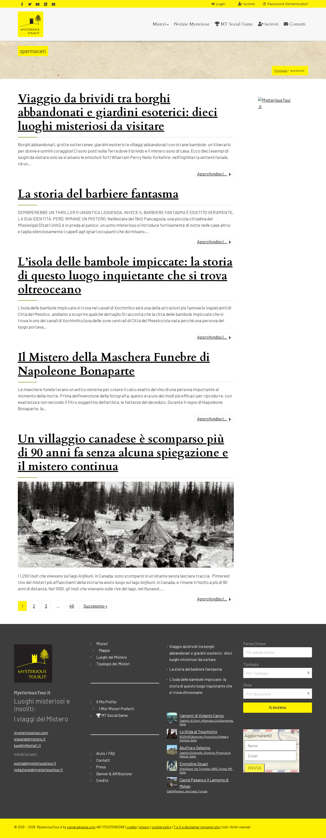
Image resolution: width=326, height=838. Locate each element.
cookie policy (161, 827)
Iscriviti (248, 4)
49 (71, 605)
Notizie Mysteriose (192, 24)
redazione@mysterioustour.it (38, 769)
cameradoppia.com (81, 827)
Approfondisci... (212, 173)
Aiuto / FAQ (105, 753)
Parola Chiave (254, 643)
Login (220, 4)
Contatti (297, 24)
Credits (102, 780)
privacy (144, 827)
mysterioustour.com (31, 732)
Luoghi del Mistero (111, 657)
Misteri (159, 24)
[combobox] (277, 673)
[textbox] (277, 673)
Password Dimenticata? (287, 4)
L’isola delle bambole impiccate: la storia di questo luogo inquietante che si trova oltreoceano (125, 275)
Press (101, 767)
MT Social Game (236, 24)
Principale (280, 70)
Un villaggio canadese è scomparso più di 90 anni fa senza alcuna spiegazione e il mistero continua (123, 452)
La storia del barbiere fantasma (98, 194)
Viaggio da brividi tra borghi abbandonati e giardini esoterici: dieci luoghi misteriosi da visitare (118, 112)
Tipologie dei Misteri (113, 663)
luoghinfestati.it (27, 745)
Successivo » (95, 605)
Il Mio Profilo (106, 701)
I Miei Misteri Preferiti (116, 708)
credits (132, 827)
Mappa (104, 650)
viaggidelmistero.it (30, 739)
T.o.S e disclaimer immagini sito (197, 827)
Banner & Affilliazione (114, 773)
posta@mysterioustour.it (35, 763)
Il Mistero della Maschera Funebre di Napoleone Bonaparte (114, 364)
